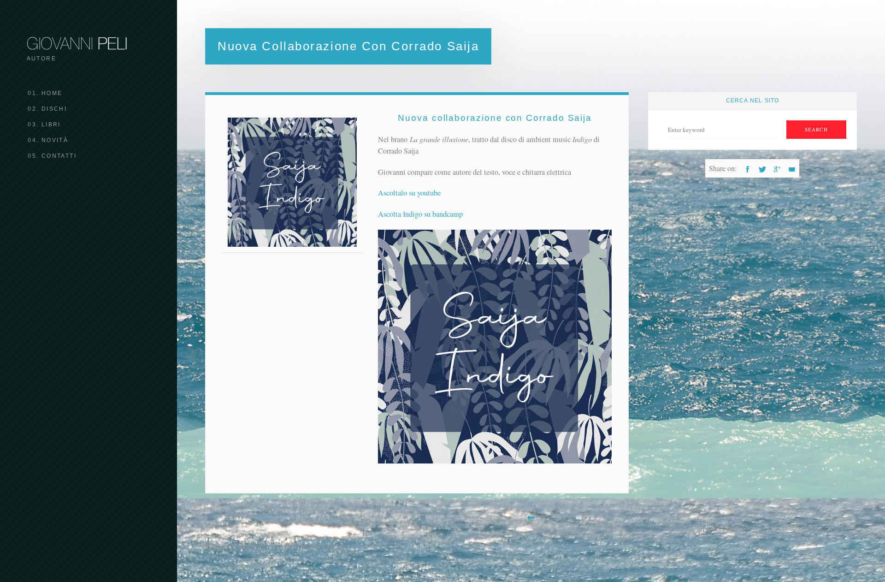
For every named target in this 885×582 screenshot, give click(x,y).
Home (52, 93)
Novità (54, 140)
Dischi (54, 109)
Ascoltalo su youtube (409, 193)
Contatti (59, 156)
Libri (51, 124)
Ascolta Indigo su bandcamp (420, 214)
